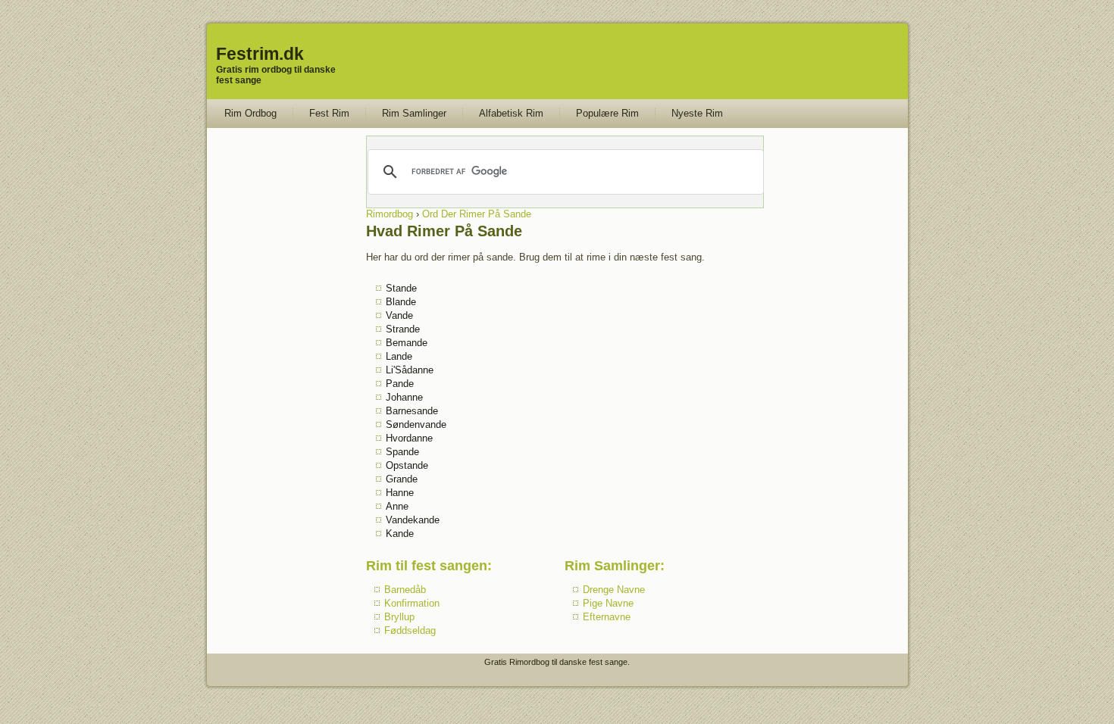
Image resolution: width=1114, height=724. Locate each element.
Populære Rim (607, 113)
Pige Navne (608, 603)
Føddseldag (410, 630)
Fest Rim (329, 113)
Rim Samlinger (414, 113)
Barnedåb (405, 589)
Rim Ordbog (250, 113)
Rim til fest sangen (426, 565)
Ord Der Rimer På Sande (476, 214)
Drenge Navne (614, 589)
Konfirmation (412, 603)
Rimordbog (389, 214)
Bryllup (399, 617)
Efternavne (607, 617)
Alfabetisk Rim (511, 113)
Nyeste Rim (697, 113)
